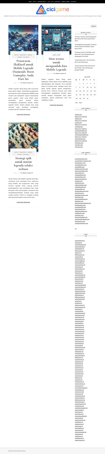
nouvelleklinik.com (80, 207)
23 (84, 95)
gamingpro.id (79, 394)
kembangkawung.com (81, 191)
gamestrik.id (79, 271)
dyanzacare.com (80, 221)
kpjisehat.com (79, 197)
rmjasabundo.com (80, 187)
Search (93, 26)
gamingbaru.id (79, 390)
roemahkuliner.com (80, 165)
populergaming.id (80, 404)
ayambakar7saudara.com (83, 161)
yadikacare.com (80, 213)
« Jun (76, 102)
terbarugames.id (80, 307)
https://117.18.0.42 (81, 124)
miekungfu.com (79, 183)
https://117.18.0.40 (81, 141)
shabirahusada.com (81, 211)
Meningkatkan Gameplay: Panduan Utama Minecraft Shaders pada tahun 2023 (85, 46)
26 (94, 95)
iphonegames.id (80, 251)
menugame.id (79, 386)
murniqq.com (79, 145)
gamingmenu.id (79, 319)
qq (76, 228)
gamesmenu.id (79, 337)
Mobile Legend (66, 1)
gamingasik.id (79, 321)
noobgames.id (79, 424)
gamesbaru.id (79, 414)
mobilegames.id (80, 259)
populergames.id (80, 420)
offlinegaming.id (80, 297)
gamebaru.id (79, 422)
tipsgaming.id (79, 279)
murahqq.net (79, 126)
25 (91, 95)
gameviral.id (79, 426)
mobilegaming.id (80, 293)
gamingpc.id (79, 283)
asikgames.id (79, 361)
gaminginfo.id (79, 311)
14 (76, 91)
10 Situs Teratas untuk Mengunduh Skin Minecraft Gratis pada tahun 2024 (85, 39)
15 (80, 91)
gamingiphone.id (80, 275)
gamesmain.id (79, 343)
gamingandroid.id (80, 285)
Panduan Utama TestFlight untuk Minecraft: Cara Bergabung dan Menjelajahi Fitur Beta (85, 54)
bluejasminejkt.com (81, 179)
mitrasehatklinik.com (81, 199)
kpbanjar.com (79, 201)
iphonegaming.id (80, 291)
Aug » (80, 102)
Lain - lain (56, 54)
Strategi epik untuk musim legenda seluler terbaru (23, 163)
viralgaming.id (79, 406)
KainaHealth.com (80, 209)
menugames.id (79, 353)
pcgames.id (78, 303)
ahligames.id (79, 357)
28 (76, 98)
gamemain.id (79, 363)
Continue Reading (23, 114)
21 (76, 95)
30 (84, 98)
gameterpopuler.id (80, 432)
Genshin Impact (42, 1)
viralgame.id (79, 436)
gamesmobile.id (80, 261)
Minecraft (58, 1)
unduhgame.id (79, 438)
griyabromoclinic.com (81, 223)
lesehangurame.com (81, 159)
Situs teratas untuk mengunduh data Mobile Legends (56, 64)
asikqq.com (78, 114)
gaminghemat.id (80, 313)
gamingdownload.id (81, 388)
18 (91, 91)
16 (84, 91)
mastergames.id (80, 384)
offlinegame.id (79, 295)
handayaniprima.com (81, 169)
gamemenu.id (79, 367)
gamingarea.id (79, 325)
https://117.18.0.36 (81, 116)
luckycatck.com (79, 173)
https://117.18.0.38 (81, 133)
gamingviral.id (79, 392)
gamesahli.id (79, 345)
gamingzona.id (79, 327)
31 (87, 98)
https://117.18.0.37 (81, 137)
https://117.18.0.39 (81, 120)
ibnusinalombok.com (81, 217)
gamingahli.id (79, 323)
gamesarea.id (79, 373)
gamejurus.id (79, 365)
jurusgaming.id (79, 329)
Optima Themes (22, 451)
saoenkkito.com (79, 167)
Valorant (73, 1)
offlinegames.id (79, 255)
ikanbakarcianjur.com (81, 195)
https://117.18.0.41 (81, 129)
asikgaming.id (79, 335)
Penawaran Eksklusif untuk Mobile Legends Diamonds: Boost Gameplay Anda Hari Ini (23, 70)
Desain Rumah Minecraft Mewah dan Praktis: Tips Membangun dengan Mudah (85, 68)
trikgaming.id (79, 281)
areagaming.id (79, 333)
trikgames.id (79, 273)
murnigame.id (79, 372)
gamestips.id (79, 267)
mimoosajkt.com (80, 189)
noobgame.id (79, 434)
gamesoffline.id (79, 263)
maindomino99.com (81, 130)
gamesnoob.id (79, 410)
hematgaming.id (80, 347)
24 (87, 95)
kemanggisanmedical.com (83, 203)
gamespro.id (79, 412)
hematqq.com (79, 143)
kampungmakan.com (81, 171)
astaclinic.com (79, 215)
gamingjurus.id (79, 317)
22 (80, 95)
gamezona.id (79, 369)
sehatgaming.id (79, 402)
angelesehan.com (80, 177)
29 (80, 98)
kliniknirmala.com (80, 205)
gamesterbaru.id (80, 265)
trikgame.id (78, 242)
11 (91, 87)
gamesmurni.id (79, 339)
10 (87, 87)
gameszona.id (79, 349)
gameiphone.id (79, 248)
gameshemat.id (79, 355)
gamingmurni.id (79, 315)
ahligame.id (78, 377)
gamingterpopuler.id (81, 408)
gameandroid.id (80, 246)
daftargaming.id (80, 400)
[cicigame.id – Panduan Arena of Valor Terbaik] (52, 10)
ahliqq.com (78, 118)
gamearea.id (79, 376)
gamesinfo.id (79, 257)
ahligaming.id (79, 351)
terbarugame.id (79, 305)
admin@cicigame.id (27, 83)
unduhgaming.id (80, 396)
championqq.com (80, 139)
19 (94, 91)
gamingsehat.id (79, 398)
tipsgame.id (78, 309)
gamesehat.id (79, 430)
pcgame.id (78, 301)
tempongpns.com (80, 163)
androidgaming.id (80, 244)
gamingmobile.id (80, 277)
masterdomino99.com (81, 135)
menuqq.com (79, 147)
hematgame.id (79, 382)
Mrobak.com (78, 181)
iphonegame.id (79, 289)
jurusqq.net (78, 122)
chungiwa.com (79, 193)
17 (87, 91)
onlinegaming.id (80, 299)
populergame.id (80, 440)
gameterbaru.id (79, 269)
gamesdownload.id (81, 416)
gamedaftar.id (79, 428)
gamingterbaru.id (80, 287)
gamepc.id (78, 252)
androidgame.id (80, 240)
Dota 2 (35, 1)
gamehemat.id (79, 359)
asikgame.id (78, 380)
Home (30, 1)
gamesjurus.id (79, 341)
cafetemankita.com (81, 185)
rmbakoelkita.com (80, 175)
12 (94, 87)
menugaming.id (79, 331)
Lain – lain (50, 1)
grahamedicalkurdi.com (82, 219)
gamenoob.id (79, 418)
